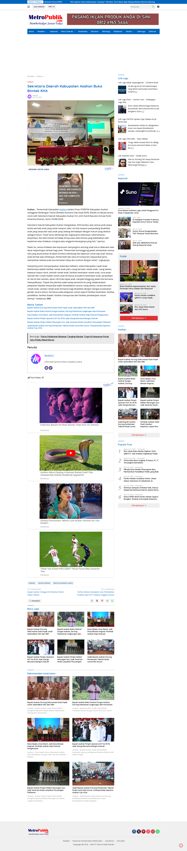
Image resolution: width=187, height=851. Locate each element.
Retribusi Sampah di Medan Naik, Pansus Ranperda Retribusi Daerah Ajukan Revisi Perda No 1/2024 (141, 489)
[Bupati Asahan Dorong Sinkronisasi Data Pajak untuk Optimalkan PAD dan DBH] (40, 619)
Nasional (53, 31)
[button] (153, 7)
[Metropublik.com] (46, 19)
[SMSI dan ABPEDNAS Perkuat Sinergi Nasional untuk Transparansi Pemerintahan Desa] (124, 244)
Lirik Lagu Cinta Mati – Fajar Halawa (133, 122)
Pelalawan (118, 31)
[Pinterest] (143, 831)
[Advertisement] (93, 53)
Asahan (30, 82)
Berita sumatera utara (63, 583)
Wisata (129, 31)
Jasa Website (39, 7)
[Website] (51, 368)
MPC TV (52, 7)
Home (31, 31)
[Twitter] (139, 831)
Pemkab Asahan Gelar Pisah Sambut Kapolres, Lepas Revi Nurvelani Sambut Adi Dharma (149, 424)
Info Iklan (121, 841)
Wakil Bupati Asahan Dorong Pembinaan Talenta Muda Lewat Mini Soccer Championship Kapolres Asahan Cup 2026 (68, 327)
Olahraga (141, 31)
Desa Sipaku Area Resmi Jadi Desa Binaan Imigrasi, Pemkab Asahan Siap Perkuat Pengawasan (67, 315)
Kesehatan (82, 31)
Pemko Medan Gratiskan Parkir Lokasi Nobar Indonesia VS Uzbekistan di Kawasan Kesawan (140, 480)
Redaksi (35, 95)
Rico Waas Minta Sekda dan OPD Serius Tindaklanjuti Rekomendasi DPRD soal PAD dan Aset (146, 308)
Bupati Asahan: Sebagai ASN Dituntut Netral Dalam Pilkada (45, 592)
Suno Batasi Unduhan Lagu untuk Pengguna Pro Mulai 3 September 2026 (138, 211)
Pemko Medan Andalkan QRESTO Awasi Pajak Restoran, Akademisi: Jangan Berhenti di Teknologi (145, 296)
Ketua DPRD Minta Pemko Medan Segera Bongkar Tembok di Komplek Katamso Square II (141, 498)
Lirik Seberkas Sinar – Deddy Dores (132, 139)
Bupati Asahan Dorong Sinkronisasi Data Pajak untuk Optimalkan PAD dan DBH (61, 308)
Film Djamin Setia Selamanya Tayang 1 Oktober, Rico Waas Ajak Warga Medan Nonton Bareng (52, 2)
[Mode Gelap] (158, 7)
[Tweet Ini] (97, 601)
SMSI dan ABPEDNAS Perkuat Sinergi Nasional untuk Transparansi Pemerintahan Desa (145, 244)
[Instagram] (148, 831)
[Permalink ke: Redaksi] (29, 96)
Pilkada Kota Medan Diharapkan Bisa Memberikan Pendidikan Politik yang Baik (141, 470)
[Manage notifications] (181, 845)
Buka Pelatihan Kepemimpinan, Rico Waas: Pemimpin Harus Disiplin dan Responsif (138, 287)
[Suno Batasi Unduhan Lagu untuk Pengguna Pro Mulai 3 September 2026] (139, 194)
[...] (143, 94)
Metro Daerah (67, 31)
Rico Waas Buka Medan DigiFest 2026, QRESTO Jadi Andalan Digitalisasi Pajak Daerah (140, 452)
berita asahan (44, 583)
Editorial (152, 31)
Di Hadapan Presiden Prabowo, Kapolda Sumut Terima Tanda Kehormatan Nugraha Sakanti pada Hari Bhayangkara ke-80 (146, 220)
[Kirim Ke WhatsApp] (112, 601)
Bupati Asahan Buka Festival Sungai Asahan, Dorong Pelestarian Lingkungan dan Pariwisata (66, 311)
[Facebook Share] (92, 601)
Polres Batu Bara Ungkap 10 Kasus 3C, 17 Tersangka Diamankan (141, 461)
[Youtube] (153, 831)
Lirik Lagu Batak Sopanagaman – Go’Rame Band (138, 155)
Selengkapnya (138, 318)
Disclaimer (109, 841)
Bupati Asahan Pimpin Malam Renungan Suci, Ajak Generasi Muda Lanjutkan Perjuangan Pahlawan (69, 322)
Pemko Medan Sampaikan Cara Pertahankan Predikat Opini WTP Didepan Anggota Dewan (95, 592)
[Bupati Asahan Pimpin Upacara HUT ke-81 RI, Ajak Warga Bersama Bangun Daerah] (40, 647)
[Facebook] (134, 831)
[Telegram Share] (107, 601)
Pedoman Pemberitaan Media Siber (88, 841)
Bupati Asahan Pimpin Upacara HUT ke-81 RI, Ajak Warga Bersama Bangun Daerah (62, 318)
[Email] (46, 368)
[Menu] (29, 7)
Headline (41, 31)
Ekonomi (94, 31)
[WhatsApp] (158, 831)
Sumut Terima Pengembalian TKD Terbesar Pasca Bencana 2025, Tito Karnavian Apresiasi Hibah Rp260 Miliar (146, 232)
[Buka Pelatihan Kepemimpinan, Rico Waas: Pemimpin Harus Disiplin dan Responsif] (139, 270)
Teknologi (106, 31)
